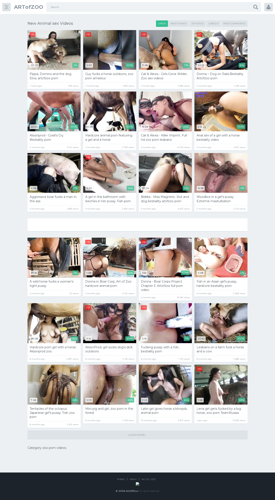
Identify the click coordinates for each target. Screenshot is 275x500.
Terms (120, 479)
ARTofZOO (28, 7)
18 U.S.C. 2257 (149, 479)
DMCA (133, 479)
